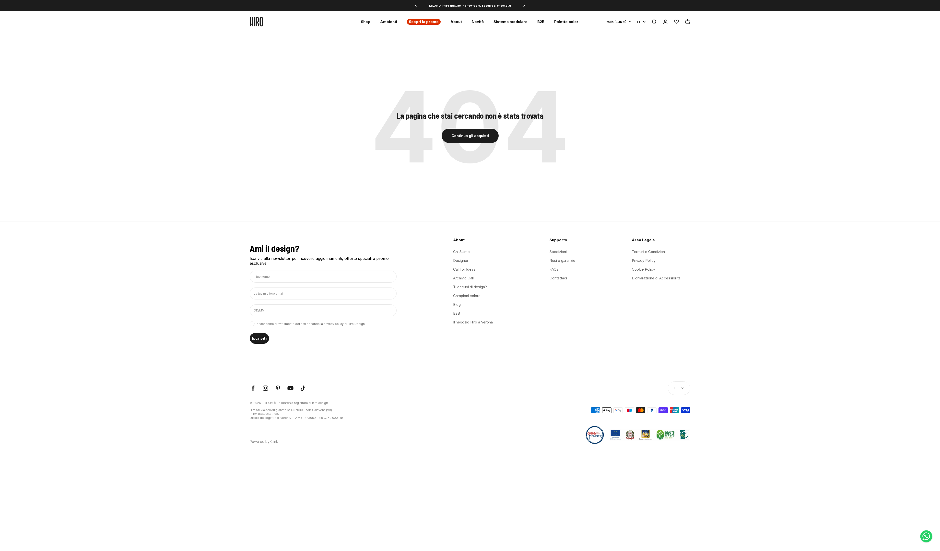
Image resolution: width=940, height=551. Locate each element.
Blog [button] (457, 304)
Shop (365, 21)
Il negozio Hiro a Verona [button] (473, 322)
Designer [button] (460, 260)
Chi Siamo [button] (461, 251)
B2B (540, 21)
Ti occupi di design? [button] (470, 287)
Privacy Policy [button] (644, 260)
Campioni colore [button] (467, 295)
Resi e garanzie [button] (562, 260)
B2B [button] (456, 313)
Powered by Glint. (264, 441)
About (456, 21)
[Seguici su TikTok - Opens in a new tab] (303, 388)
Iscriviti (259, 338)
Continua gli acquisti (470, 135)
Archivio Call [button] (463, 278)
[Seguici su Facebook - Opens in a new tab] (253, 388)
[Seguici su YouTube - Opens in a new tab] (290, 388)
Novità (478, 21)
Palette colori (566, 21)
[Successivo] (524, 5)
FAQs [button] (554, 269)
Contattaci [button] (558, 278)
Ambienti (388, 21)
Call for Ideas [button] (464, 269)
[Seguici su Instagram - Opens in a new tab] (265, 388)
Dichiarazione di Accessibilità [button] (656, 278)
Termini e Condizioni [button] (649, 251)
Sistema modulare (511, 21)
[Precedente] (416, 5)
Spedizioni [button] (558, 251)
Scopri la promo (424, 21)
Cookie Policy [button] (643, 269)
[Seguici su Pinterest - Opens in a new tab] (278, 388)
